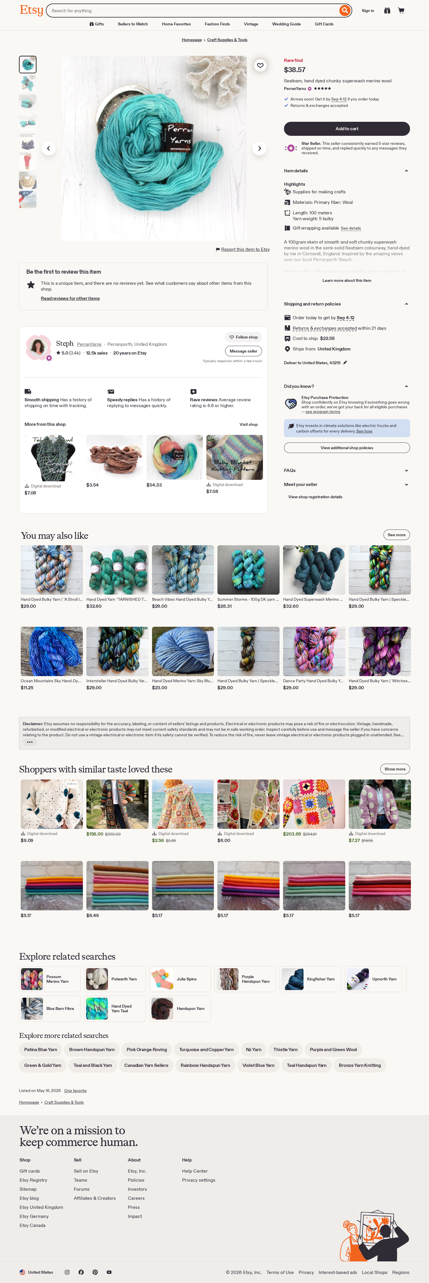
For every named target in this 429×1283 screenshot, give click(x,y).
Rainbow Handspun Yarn (208, 1067)
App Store (39, 1245)
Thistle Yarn (288, 1051)
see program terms (323, 411)
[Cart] (401, 11)
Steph (65, 343)
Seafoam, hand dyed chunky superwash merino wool (337, 81)
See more (397, 534)
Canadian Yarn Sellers (149, 1067)
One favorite (75, 1090)
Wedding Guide (286, 24)
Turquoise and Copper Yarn (209, 1051)
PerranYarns (295, 88)
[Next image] (259, 148)
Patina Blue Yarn (43, 1051)
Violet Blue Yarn (261, 1067)
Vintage (251, 24)
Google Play (83, 1245)
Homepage (192, 39)
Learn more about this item (347, 280)
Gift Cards (324, 24)
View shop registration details (315, 496)
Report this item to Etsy (245, 249)
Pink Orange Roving (149, 1051)
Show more (395, 769)
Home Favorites (176, 24)
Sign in (368, 10)
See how (364, 431)
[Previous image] (49, 148)
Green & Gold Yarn (45, 1067)
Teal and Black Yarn (95, 1067)
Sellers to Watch (133, 24)
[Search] (345, 11)
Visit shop (249, 424)
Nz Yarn (256, 1051)
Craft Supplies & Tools (227, 39)
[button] (243, 351)
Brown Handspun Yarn (94, 1051)
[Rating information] (58, 353)
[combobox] (192, 11)
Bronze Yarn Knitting (362, 1067)
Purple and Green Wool (336, 1051)
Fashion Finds (217, 24)
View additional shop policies (347, 447)
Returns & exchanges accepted (325, 328)
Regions (400, 1272)
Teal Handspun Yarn (309, 1067)
